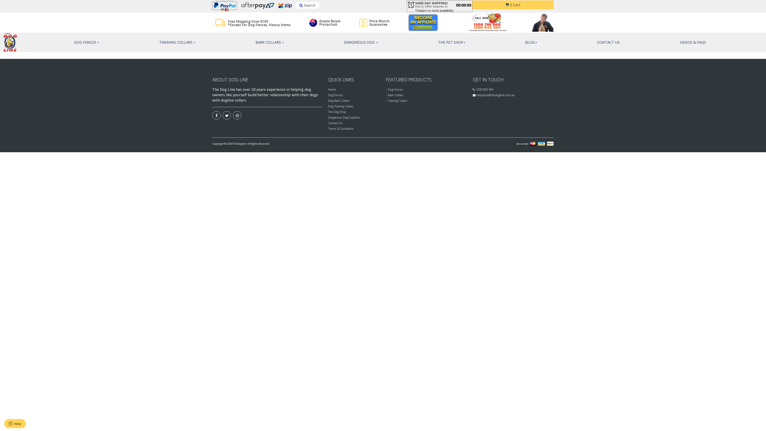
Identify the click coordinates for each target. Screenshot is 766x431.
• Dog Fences (394, 89)
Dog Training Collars (340, 106)
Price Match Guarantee (379, 23)
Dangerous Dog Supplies (344, 117)
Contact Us (608, 42)
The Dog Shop (337, 112)
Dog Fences (85, 42)
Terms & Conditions (341, 128)
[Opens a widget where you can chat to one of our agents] (15, 424)
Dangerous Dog (360, 42)
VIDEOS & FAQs (693, 42)
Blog (530, 42)
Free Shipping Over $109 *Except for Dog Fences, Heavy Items (259, 23)
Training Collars (176, 42)
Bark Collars (269, 42)
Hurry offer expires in (431, 5)
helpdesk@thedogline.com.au (495, 95)
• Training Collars (396, 101)
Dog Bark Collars (338, 101)
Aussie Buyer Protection (330, 23)
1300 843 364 (484, 89)
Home (332, 89)
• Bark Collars (394, 95)
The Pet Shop (450, 42)
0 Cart (514, 4)
